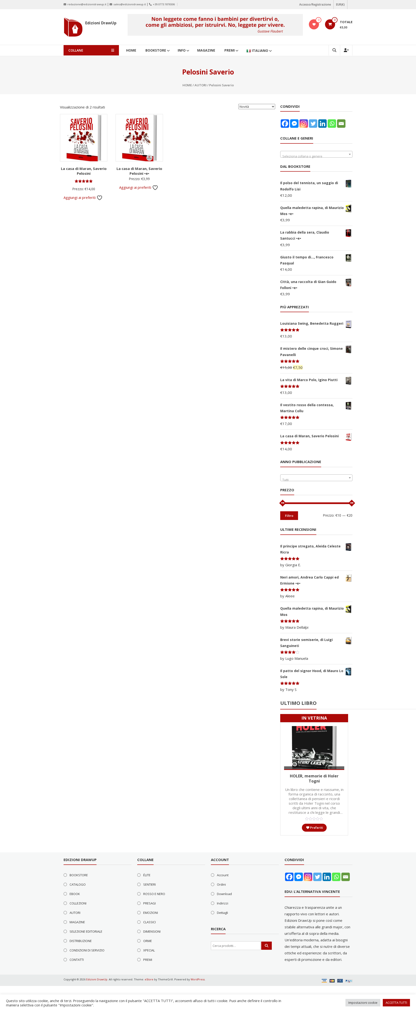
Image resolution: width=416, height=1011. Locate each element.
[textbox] (316, 156)
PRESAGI (149, 903)
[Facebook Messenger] (294, 123)
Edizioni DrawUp (101, 23)
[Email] (341, 123)
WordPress (198, 979)
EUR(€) (340, 4)
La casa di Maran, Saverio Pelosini (84, 171)
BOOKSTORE (155, 50)
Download (224, 894)
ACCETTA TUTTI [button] (396, 1002)
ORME (147, 941)
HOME (131, 50)
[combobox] (316, 154)
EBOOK (75, 894)
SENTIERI (149, 884)
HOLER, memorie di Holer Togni (314, 778)
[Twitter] (313, 123)
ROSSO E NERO (154, 894)
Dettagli (222, 912)
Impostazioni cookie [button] (362, 1002)
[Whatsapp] (332, 123)
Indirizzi (222, 903)
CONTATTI (77, 959)
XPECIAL (149, 950)
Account (222, 875)
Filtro (289, 515)
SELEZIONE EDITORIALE (86, 931)
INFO (182, 50)
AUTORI (201, 85)
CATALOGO (78, 884)
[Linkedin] (322, 123)
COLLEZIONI (78, 903)
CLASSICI (149, 922)
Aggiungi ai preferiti (80, 197)
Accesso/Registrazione (315, 4)
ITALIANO (260, 50)
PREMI (229, 50)
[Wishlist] (314, 24)
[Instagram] (303, 123)
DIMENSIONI (152, 931)
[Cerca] (266, 946)
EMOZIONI (150, 912)
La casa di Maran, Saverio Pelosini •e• (139, 171)
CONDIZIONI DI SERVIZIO (87, 950)
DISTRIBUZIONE (81, 941)
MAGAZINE (206, 50)
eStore (149, 979)
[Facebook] (285, 123)
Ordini (221, 884)
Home (187, 85)
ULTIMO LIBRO (298, 703)
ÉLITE (146, 875)
